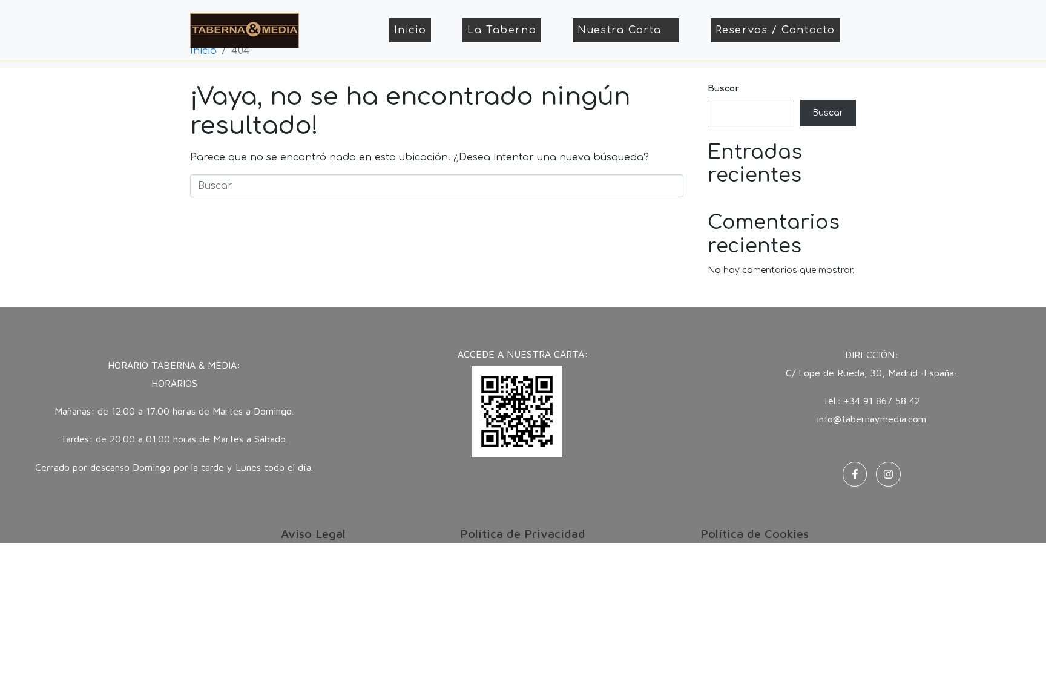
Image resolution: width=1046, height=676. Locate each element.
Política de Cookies (754, 533)
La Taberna (501, 30)
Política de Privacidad (522, 533)
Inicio (410, 30)
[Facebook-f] (855, 474)
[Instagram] (888, 474)
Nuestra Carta (619, 30)
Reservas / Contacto (775, 30)
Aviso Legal (313, 533)
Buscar (723, 88)
